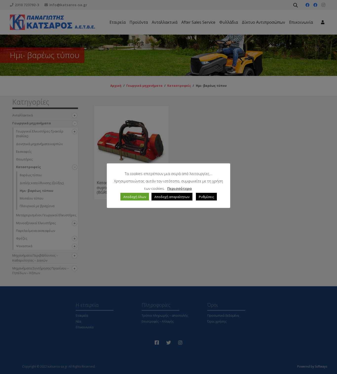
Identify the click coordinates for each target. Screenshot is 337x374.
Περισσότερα (179, 188)
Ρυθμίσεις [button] (206, 197)
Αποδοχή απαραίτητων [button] (171, 197)
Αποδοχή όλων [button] (134, 197)
